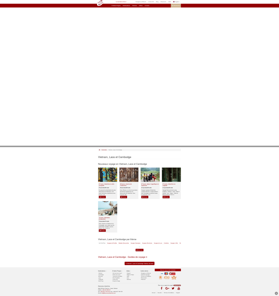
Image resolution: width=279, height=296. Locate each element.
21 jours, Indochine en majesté (169, 184)
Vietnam (100, 273)
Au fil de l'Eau (102, 243)
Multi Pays (100, 281)
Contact (147, 5)
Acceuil (153, 292)
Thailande (100, 279)
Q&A (128, 276)
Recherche (176, 5)
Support (128, 273)
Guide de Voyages (145, 274)
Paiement (143, 279)
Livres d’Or (115, 279)
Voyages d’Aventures (147, 243)
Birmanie (100, 276)
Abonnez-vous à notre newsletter (167, 270)
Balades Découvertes (124, 243)
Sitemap (129, 279)
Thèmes (134, 5)
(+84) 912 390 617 (121, 1)
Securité (160, 292)
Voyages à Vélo (174, 243)
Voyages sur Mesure (146, 273)
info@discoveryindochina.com (108, 293)
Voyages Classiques (135, 243)
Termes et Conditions (146, 276)
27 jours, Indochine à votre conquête (106, 184)
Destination (104, 150)
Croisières (166, 243)
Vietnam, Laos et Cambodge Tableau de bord (140, 263)
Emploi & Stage (116, 281)
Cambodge (101, 274)
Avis (128, 278)
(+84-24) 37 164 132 (105, 291)
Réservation (144, 278)
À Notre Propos (116, 5)
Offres (141, 5)
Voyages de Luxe (158, 243)
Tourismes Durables (117, 276)
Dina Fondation (116, 278)
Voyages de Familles (112, 243)
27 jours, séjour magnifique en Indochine (150, 184)
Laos (99, 278)
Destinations (126, 5)
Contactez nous (177, 285)
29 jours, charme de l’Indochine (126, 184)
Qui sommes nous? (117, 273)
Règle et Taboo (130, 274)
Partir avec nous (116, 274)
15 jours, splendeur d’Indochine (104, 218)
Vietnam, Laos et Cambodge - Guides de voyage (122, 256)
